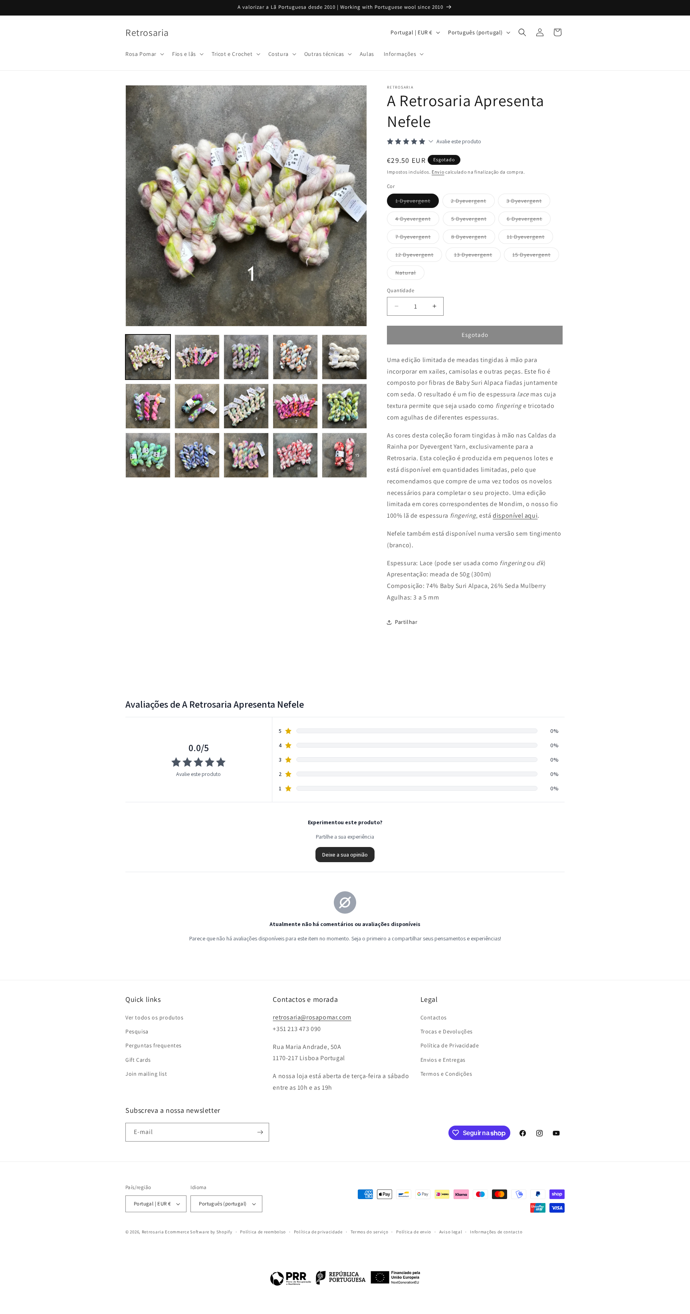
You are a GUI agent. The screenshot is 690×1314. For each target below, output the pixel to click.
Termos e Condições (446, 1073)
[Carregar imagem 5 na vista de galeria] (344, 357)
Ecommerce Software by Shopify (198, 1232)
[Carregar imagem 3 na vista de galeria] (246, 357)
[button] (144, 54)
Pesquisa (137, 1031)
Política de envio (413, 1232)
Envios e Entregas (443, 1059)
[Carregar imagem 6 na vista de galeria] (148, 406)
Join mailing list (146, 1073)
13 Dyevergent (477, 256)
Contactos (433, 1017)
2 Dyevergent (473, 202)
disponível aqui (515, 515)
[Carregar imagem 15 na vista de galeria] (344, 455)
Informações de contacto (496, 1232)
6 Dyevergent (529, 220)
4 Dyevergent (417, 220)
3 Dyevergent (528, 202)
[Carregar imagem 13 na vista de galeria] (246, 455)
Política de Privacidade (449, 1045)
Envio (438, 172)
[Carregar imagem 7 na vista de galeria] (197, 406)
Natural (409, 274)
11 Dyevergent (530, 238)
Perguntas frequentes (153, 1045)
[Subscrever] (260, 1132)
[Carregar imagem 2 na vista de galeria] (197, 357)
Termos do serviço (370, 1232)
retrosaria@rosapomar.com (312, 1017)
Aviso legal (450, 1232)
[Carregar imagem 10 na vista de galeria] (344, 406)
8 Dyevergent (473, 238)
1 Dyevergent (417, 202)
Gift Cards (138, 1059)
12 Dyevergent (418, 256)
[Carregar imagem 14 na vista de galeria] (295, 455)
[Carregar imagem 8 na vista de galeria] (246, 406)
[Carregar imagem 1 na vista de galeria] (148, 357)
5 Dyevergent (473, 220)
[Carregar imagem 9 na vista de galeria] (295, 406)
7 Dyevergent (417, 238)
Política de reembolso (263, 1232)
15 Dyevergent (535, 256)
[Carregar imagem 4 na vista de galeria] (295, 357)
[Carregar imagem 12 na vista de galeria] (197, 455)
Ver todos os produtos (154, 1017)
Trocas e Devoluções (446, 1031)
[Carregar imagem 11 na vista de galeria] (148, 455)
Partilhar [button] (406, 621)
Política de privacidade (318, 1232)
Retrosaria (153, 1232)
